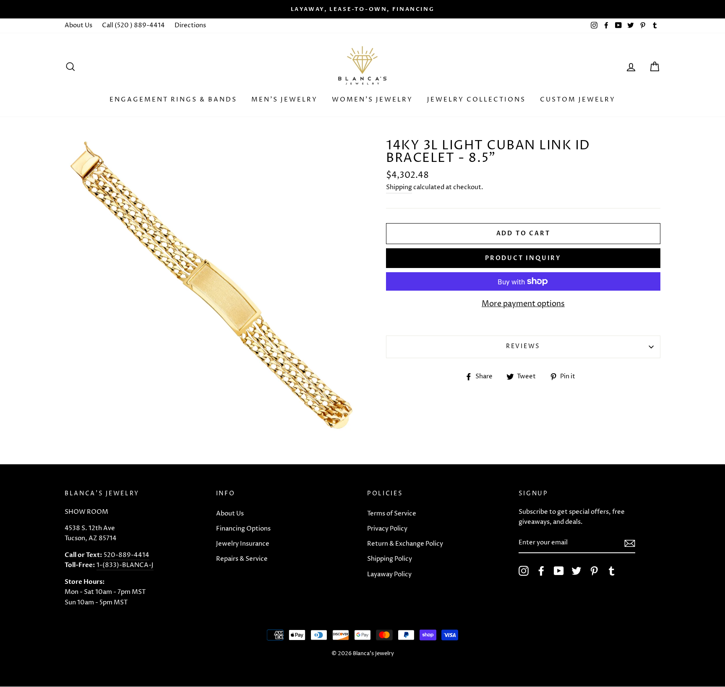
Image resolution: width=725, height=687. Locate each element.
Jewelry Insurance (242, 543)
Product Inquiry (523, 258)
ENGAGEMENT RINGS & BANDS (173, 99)
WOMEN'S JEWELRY (372, 99)
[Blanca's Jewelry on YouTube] (559, 571)
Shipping (399, 187)
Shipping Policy (389, 558)
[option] (362, 9)
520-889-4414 (126, 555)
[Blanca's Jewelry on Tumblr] (612, 571)
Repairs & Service (242, 558)
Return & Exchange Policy (405, 543)
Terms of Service (391, 513)
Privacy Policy (387, 528)
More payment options (523, 304)
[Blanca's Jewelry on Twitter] (576, 571)
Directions (190, 25)
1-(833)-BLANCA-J (125, 565)
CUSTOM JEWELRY (577, 99)
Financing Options (243, 528)
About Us (78, 25)
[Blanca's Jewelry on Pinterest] (594, 571)
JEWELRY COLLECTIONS (476, 99)
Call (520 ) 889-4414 (133, 25)
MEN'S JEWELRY (284, 99)
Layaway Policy (389, 574)
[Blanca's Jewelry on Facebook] (541, 571)
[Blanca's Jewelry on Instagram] (524, 571)
